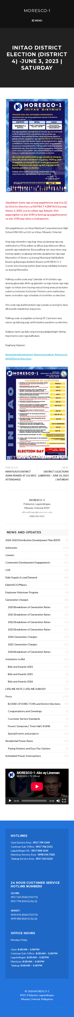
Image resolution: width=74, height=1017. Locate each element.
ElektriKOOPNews (16, 584)
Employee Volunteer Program (21, 592)
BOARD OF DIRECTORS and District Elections (34, 703)
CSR (7, 570)
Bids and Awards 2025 (20, 674)
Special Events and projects (23, 733)
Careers (9, 555)
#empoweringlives (44, 354)
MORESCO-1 (37, 10)
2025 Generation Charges (22, 644)
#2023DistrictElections (18, 358)
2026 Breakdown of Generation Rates (29, 651)
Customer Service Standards (24, 718)
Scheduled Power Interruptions (23, 755)
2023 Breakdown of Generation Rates (29, 629)
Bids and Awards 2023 (20, 666)
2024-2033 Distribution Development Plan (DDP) (32, 540)
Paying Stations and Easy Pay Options (29, 748)
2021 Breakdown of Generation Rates (29, 614)
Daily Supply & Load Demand (21, 577)
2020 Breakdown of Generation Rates (29, 607)
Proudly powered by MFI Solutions (31, 1008)
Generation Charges (16, 599)
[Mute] (58, 801)
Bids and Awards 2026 (20, 681)
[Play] (10, 801)
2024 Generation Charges (22, 636)
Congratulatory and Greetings (25, 711)
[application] (37, 786)
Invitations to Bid (15, 659)
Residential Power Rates (19, 740)
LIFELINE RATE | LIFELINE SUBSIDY (25, 688)
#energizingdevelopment (19, 354)
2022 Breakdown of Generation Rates (29, 622)
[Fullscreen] (64, 801)
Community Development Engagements (27, 562)
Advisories (11, 547)
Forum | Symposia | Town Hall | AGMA (29, 726)
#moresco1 (61, 354)
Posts (8, 696)
